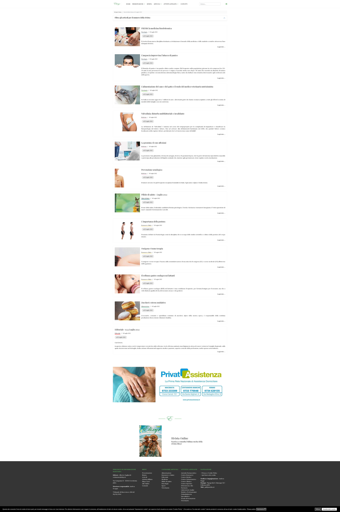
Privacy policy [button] (251, 509)
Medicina (143, 117)
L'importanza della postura (153, 221)
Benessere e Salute (146, 225)
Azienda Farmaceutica (188, 473)
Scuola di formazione (188, 498)
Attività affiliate (170, 4)
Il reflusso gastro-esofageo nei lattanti (158, 275)
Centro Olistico (186, 481)
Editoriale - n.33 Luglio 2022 (127, 329)
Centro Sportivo (186, 483)
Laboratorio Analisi (187, 490)
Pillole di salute (167, 481)
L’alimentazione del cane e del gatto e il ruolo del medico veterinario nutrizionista (177, 86)
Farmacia (184, 488)
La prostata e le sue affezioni (153, 142)
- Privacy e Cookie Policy (209, 473)
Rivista (149, 4)
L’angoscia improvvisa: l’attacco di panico (159, 55)
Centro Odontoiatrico (188, 479)
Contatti (184, 4)
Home (128, 4)
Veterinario (185, 500)
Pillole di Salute (145, 198)
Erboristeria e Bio (187, 486)
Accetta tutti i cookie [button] (329, 509)
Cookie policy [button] (241, 509)
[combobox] (209, 4)
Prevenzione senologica (151, 169)
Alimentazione (145, 306)
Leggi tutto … (221, 47)
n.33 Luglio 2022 (148, 36)
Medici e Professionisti (188, 492)
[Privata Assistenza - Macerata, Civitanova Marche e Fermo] (170, 384)
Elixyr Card (146, 481)
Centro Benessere (187, 475)
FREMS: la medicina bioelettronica (156, 28)
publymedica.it (209, 487)
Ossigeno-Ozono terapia (152, 248)
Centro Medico (186, 477)
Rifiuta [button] (318, 509)
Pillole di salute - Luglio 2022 (154, 194)
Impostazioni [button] (261, 509)
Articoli (157, 4)
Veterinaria (144, 90)
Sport (163, 486)
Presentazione (137, 4)
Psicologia (144, 32)
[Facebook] (226, 4)
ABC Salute (145, 483)
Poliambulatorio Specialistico (186, 495)
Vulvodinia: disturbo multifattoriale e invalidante (162, 113)
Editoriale (117, 333)
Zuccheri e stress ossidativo (153, 302)
